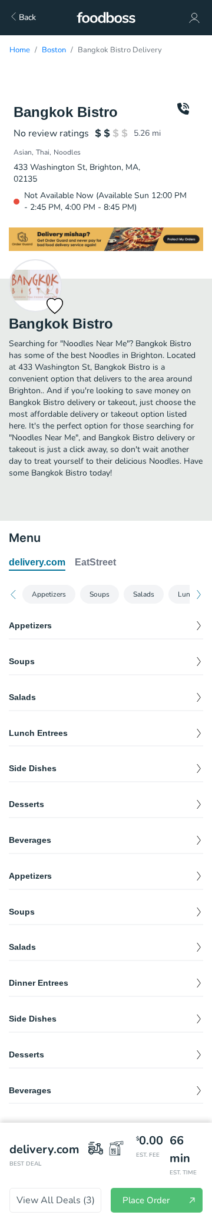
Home (19, 50)
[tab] (37, 563)
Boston (54, 50)
